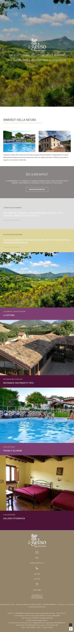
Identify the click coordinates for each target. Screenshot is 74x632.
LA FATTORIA (9, 315)
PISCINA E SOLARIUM (12, 450)
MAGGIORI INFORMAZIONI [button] (37, 189)
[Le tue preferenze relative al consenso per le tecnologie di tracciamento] (71, 629)
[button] (70, 4)
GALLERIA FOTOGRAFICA (14, 518)
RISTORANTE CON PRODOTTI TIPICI (18, 383)
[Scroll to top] (70, 625)
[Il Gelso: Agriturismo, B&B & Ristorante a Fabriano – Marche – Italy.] (6, 4)
